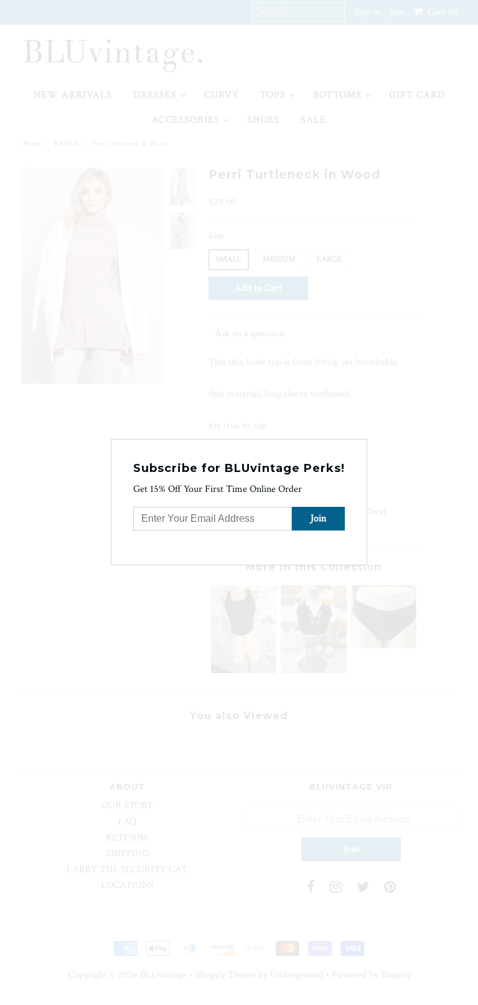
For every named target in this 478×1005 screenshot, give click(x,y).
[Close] (359, 447)
